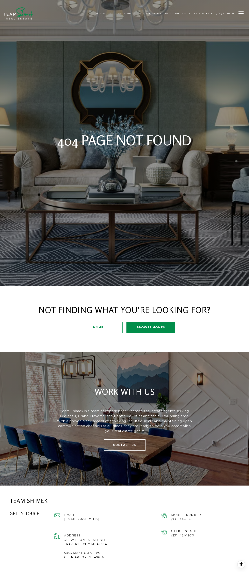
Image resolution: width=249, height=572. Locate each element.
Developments (150, 13)
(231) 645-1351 (182, 519)
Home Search (125, 13)
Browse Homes (151, 327)
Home (98, 327)
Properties (102, 13)
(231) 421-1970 (182, 535)
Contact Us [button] (124, 445)
